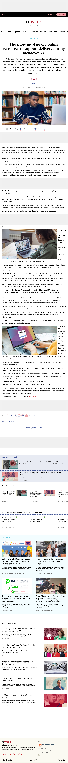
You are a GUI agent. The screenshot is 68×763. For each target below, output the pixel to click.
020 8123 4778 (44, 752)
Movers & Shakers (39, 32)
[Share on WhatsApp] (7, 415)
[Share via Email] (22, 415)
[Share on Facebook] (11, 415)
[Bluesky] (10, 754)
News (3, 32)
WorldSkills (53, 32)
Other (62, 32)
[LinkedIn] (14, 754)
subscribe (61, 14)
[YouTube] (18, 754)
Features (26, 32)
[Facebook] (6, 754)
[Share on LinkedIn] (19, 415)
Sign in (50, 14)
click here (32, 397)
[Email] (22, 754)
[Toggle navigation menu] (3, 14)
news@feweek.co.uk (45, 755)
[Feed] (3, 754)
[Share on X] (15, 415)
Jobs (9, 32)
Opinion (17, 32)
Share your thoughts (34, 428)
